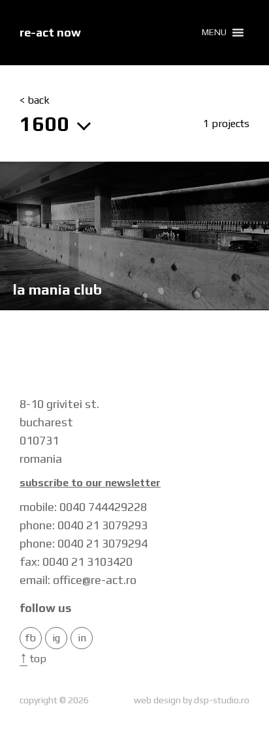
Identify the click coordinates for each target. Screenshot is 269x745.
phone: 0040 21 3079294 (84, 543)
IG (56, 638)
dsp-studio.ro (221, 700)
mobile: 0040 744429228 (83, 507)
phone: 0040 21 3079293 (84, 525)
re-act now (50, 32)
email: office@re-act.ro (78, 580)
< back (35, 100)
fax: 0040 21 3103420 (76, 561)
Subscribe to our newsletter (90, 483)
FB (30, 638)
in (82, 638)
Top (33, 658)
